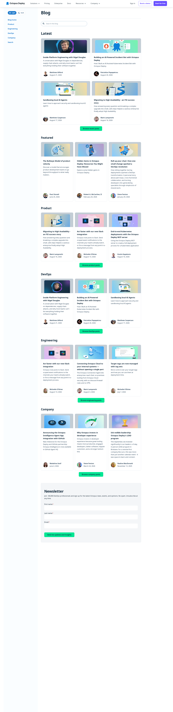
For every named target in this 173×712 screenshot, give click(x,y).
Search (10, 42)
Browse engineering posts (91, 400)
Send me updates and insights (59, 535)
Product (11, 24)
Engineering (13, 29)
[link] (65, 58)
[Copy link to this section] (53, 33)
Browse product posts (91, 265)
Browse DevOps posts (91, 331)
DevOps (11, 33)
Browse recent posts (91, 128)
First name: (48, 504)
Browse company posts (91, 474)
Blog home (12, 20)
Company (11, 38)
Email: (46, 522)
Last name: (48, 513)
